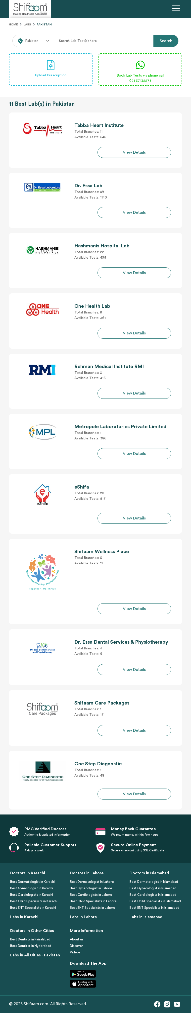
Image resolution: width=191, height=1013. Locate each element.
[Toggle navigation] (177, 8)
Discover (76, 945)
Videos (75, 952)
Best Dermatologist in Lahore (92, 881)
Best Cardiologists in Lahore (91, 894)
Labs (27, 24)
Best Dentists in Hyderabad (30, 945)
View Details (134, 152)
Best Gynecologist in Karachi (31, 888)
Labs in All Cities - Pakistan (35, 955)
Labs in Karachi (24, 917)
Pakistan (44, 24)
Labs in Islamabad (146, 917)
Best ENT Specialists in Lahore (92, 907)
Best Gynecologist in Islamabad (153, 888)
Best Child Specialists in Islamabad (155, 901)
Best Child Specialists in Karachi (33, 901)
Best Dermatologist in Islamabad (154, 881)
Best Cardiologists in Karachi (31, 894)
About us (76, 939)
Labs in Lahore (83, 917)
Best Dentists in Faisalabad (30, 939)
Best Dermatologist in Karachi (32, 881)
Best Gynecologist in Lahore (91, 888)
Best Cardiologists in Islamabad (153, 894)
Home (13, 24)
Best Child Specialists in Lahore (93, 901)
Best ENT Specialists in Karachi (33, 907)
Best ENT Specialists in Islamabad (154, 907)
